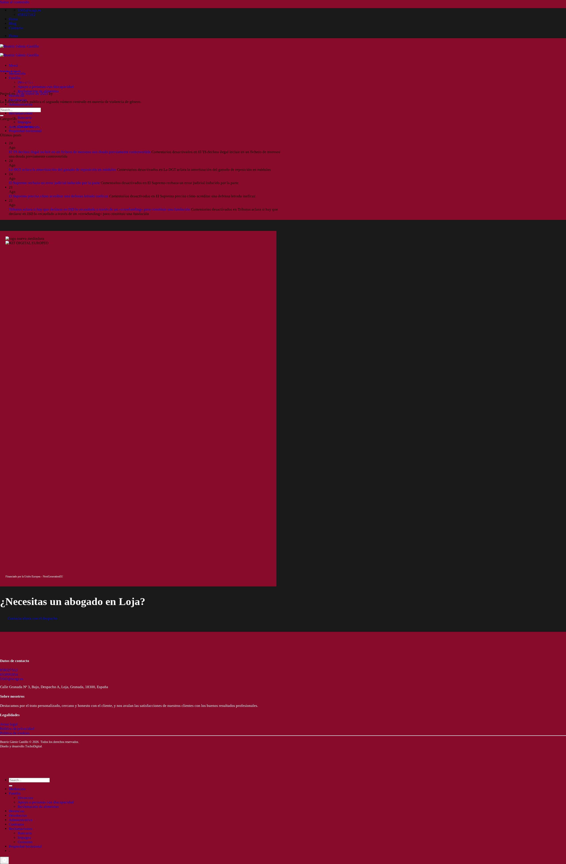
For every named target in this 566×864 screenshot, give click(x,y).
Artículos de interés (10, 71)
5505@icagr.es (11, 679)
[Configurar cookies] (4, 860)
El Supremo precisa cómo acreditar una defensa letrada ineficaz (58, 196)
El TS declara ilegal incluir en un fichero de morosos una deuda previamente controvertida (80, 152)
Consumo (25, 842)
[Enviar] (2, 115)
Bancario (25, 118)
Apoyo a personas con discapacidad (46, 87)
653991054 (9, 674)
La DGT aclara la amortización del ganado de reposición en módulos (62, 169)
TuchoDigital (33, 746)
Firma (13, 19)
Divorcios (25, 798)
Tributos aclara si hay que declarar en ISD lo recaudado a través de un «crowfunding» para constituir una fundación (99, 209)
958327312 (9, 670)
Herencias (17, 811)
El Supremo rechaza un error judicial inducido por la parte (54, 183)
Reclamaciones (21, 113)
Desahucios (18, 815)
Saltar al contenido (14, 2)
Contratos (16, 824)
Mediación (17, 73)
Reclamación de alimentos (38, 91)
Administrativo (21, 104)
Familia (15, 78)
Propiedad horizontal (25, 131)
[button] (13, 65)
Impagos (24, 122)
